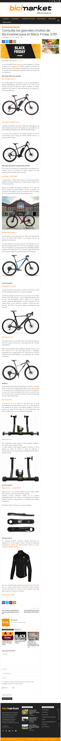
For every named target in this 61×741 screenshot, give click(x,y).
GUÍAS (43, 719)
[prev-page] (36, 630)
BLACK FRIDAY (21, 25)
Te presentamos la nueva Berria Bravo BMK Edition (31, 611)
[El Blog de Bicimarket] (30, 9)
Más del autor (17, 629)
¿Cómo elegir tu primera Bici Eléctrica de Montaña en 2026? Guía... (34, 726)
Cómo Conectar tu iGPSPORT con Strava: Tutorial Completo (33, 719)
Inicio (3, 25)
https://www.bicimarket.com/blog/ (18, 622)
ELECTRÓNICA (45, 726)
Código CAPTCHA (6, 695)
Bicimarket (6, 37)
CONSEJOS (6, 18)
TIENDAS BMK (52, 18)
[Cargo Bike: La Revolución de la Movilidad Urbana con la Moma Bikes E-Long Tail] (33, 636)
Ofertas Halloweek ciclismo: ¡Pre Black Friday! (7, 643)
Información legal (30, 739)
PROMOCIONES (41, 18)
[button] (58, 20)
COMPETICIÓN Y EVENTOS (28, 18)
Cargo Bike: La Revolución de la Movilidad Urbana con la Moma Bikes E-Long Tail (33, 644)
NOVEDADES (15, 18)
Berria (5, 180)
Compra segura (53, 739)
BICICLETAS (45, 714)
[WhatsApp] (14, 41)
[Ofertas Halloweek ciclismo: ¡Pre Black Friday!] (7, 636)
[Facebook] (50, 1)
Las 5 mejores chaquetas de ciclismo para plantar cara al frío (10, 612)
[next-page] (38, 630)
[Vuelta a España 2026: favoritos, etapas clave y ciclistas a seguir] (25, 711)
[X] (57, 1)
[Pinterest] (10, 41)
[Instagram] (52, 1)
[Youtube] (59, 1)
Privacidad (45, 739)
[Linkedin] (55, 1)
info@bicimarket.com (7, 727)
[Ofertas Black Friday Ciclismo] (20, 636)
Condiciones (38, 739)
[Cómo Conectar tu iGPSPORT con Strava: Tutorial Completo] (25, 719)
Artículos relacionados (7, 629)
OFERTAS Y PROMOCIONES (11, 25)
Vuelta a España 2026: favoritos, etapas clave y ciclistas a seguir (34, 711)
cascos (37, 545)
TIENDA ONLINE (7, 22)
